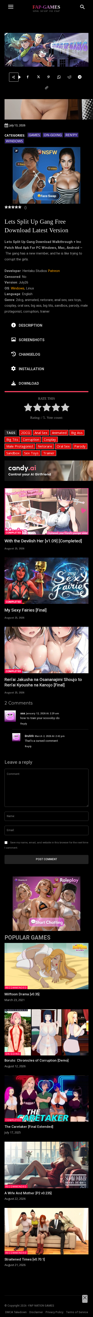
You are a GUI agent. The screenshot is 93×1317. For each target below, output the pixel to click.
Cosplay (50, 439)
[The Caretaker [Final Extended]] (46, 1098)
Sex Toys (31, 453)
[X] (38, 77)
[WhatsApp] (58, 77)
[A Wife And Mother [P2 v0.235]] (46, 1165)
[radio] (28, 408)
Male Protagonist (19, 446)
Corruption (31, 439)
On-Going (53, 134)
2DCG (25, 432)
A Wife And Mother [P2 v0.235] (28, 1193)
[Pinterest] (48, 77)
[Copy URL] (46, 87)
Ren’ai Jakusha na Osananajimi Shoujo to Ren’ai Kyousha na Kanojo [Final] (43, 682)
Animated (59, 432)
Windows (14, 141)
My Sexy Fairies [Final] (25, 610)
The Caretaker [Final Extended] (29, 1126)
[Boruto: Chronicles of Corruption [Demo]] (46, 1032)
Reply (23, 723)
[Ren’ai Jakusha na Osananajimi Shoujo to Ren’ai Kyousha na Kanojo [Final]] (46, 650)
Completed (13, 532)
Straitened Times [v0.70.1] (25, 1259)
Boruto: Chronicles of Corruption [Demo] (37, 1060)
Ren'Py (71, 134)
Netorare (45, 446)
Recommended (16, 987)
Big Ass (77, 432)
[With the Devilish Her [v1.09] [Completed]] (46, 511)
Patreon (54, 270)
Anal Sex (41, 432)
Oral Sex (63, 446)
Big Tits (12, 439)
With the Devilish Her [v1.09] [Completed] (43, 541)
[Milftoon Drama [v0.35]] (46, 966)
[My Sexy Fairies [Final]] (46, 581)
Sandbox (13, 453)
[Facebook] (27, 77)
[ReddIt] (69, 77)
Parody (80, 446)
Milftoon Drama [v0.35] (22, 994)
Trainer (48, 453)
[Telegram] (79, 77)
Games (34, 134)
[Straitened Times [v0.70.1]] (46, 1231)
